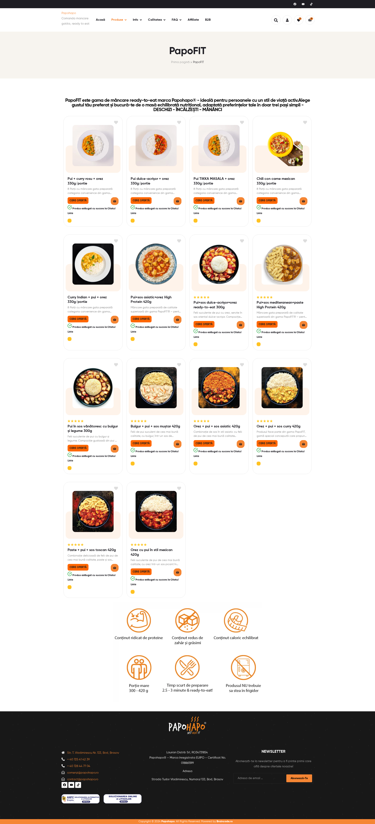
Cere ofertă (78, 200)
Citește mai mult (115, 201)
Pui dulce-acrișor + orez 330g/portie (150, 181)
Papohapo (69, 13)
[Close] (69, 221)
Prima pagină (180, 62)
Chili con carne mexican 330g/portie (276, 181)
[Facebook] (295, 4)
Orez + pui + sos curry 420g (278, 426)
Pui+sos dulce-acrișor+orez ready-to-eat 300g (215, 305)
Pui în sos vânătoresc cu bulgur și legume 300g (93, 429)
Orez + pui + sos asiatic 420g (217, 426)
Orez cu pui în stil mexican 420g (151, 552)
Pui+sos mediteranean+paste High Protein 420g (280, 305)
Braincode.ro (225, 821)
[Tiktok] (311, 4)
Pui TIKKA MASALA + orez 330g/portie (214, 181)
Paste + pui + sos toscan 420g (92, 550)
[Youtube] (303, 4)
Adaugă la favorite (116, 122)
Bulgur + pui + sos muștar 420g (155, 426)
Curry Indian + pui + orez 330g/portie (87, 300)
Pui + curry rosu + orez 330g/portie (85, 181)
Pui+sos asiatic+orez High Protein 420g (151, 300)
